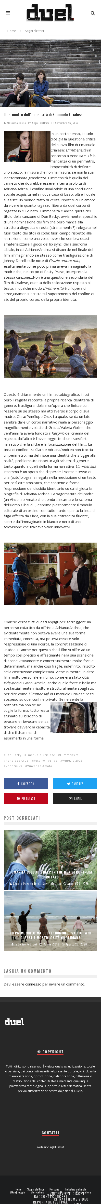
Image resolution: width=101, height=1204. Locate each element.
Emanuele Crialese (40, 755)
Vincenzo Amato (39, 766)
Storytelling (37, 1192)
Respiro (39, 760)
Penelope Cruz (17, 760)
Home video (78, 1199)
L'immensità (69, 755)
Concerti (60, 1196)
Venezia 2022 (72, 760)
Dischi (78, 1193)
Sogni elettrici (40, 123)
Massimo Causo (16, 123)
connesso (33, 984)
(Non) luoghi (17, 1192)
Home (18, 1189)
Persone (54, 1189)
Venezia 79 (14, 766)
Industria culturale (76, 1189)
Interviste (61, 1193)
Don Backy (14, 755)
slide (53, 760)
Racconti (42, 1196)
